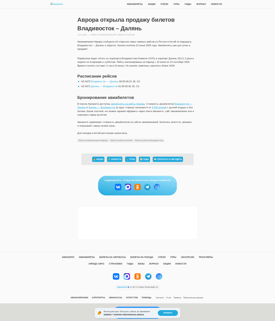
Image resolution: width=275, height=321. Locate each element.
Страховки (115, 263)
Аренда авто (96, 263)
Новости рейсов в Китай (121, 140)
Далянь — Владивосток (104, 86)
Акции (151, 4)
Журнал (201, 4)
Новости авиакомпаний (103, 35)
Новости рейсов (126, 35)
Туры (176, 4)
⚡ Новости (114, 159)
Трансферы (206, 257)
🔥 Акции (98, 159)
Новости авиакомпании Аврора (93, 140)
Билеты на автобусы (112, 257)
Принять (167, 313)
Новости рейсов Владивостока (149, 140)
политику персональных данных (129, 314)
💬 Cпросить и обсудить (168, 159)
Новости (216, 4)
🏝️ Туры (130, 159)
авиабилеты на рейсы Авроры (128, 104)
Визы (141, 263)
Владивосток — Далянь (104, 81)
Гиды (188, 4)
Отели (164, 4)
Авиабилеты (135, 4)
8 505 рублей (159, 107)
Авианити (68, 257)
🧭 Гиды (144, 159)
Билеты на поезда (141, 257)
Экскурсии (187, 257)
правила (107, 314)
